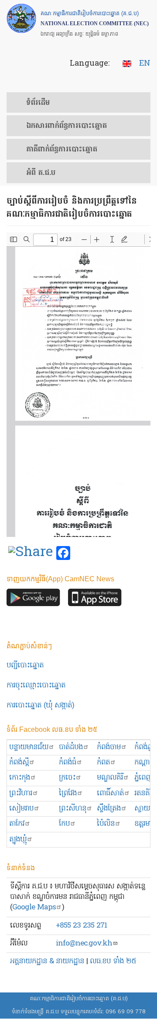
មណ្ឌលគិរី (110, 777)
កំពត (103, 762)
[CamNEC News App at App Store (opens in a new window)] (95, 600)
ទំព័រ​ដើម (38, 103)
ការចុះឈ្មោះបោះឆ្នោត (36, 685)
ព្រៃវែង (68, 793)
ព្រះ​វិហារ (20, 793)
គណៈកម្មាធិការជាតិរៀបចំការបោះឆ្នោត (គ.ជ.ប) (79, 999)
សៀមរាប (21, 808)
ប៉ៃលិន (106, 823)
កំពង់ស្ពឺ (19, 762)
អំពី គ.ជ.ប (40, 173)
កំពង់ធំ (67, 762)
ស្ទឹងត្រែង (109, 808)
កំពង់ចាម (109, 747)
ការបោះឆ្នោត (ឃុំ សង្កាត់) (40, 705)
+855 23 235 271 (81, 925)
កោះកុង (19, 777)
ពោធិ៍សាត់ (110, 793)
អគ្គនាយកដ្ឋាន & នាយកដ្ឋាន (47, 961)
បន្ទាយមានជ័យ (28, 747)
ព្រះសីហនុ (72, 808)
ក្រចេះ (67, 777)
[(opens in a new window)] (31, 553)
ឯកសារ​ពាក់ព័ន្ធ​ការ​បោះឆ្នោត (66, 126)
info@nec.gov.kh (84, 943)
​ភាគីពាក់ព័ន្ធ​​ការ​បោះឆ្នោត (61, 149)
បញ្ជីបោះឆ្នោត (25, 665)
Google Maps (34, 907)
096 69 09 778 (126, 1012)
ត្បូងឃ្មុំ (18, 839)
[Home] (21, 18)
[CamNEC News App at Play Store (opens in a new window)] (33, 600)
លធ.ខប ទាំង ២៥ (113, 961)
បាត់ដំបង (71, 747)
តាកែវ (16, 823)
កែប (64, 823)
